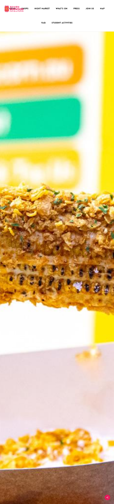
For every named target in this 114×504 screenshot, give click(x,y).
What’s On (61, 8)
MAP (102, 8)
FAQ (43, 22)
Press (76, 8)
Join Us (90, 8)
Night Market (42, 8)
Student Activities (62, 22)
